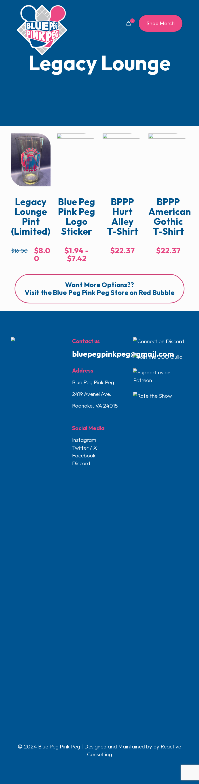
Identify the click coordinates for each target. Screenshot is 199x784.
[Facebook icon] (89, 765)
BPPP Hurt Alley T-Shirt (122, 216)
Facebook (84, 455)
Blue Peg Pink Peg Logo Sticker (76, 216)
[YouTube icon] (100, 765)
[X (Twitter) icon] (94, 765)
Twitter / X (84, 447)
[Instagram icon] (105, 765)
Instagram (84, 439)
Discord (81, 463)
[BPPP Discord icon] (110, 765)
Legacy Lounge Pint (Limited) (30, 216)
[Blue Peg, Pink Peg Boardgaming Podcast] (42, 30)
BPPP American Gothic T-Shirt (169, 216)
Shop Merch (160, 23)
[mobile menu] (110, 23)
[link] (31, 159)
